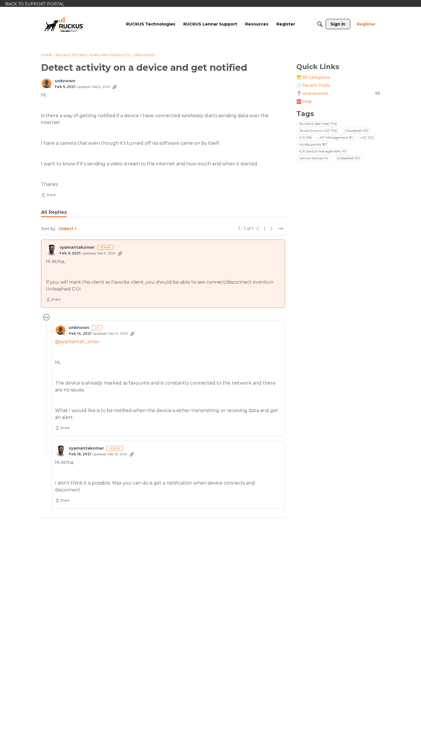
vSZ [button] (367, 137)
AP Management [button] (336, 137)
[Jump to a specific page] (280, 228)
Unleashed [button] (348, 158)
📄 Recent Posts (313, 85)
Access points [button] (313, 144)
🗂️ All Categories (313, 77)
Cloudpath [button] (357, 130)
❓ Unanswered (338, 93)
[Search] (320, 24)
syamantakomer (77, 247)
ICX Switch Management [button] (322, 151)
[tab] (54, 212)
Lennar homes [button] (313, 158)
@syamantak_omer (77, 341)
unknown (65, 81)
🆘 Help (304, 101)
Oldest (66, 229)
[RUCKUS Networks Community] (64, 24)
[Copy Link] (114, 86)
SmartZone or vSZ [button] (318, 130)
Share (48, 195)
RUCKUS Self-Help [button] (318, 123)
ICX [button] (305, 137)
